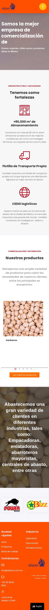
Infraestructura (34, 547)
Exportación (32, 543)
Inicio (4, 542)
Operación (31, 538)
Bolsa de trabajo (9, 551)
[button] (15, 369)
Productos (6, 546)
